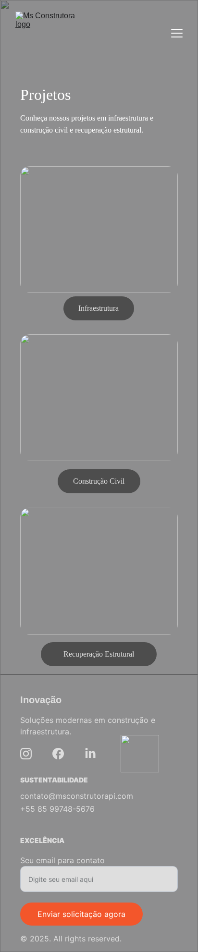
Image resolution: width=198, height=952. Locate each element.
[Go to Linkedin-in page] (90, 753)
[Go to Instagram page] (26, 753)
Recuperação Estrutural (98, 654)
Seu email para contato (62, 860)
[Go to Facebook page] (58, 753)
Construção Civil (98, 481)
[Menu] (177, 33)
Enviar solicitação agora (81, 914)
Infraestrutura (98, 308)
